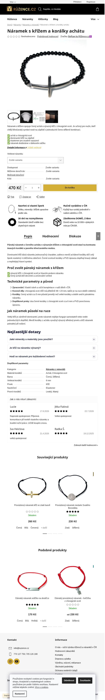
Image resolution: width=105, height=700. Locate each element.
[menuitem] (12, 19)
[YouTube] (16, 661)
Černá (18, 528)
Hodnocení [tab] (50, 236)
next (95, 502)
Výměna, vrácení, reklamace (67, 663)
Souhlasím (85, 680)
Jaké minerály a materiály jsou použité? (30, 339)
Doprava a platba (62, 659)
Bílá (25, 528)
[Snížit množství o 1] (26, 188)
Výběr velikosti (34, 147)
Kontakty (58, 655)
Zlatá (66, 528)
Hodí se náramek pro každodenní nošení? (31, 356)
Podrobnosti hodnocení (47, 36)
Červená (33, 528)
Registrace (91, 2)
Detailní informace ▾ (16, 147)
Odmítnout (69, 680)
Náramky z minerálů (54, 369)
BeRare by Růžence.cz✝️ (80, 36)
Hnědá (33, 621)
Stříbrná (74, 528)
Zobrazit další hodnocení (84, 445)
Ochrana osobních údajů (65, 670)
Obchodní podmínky (63, 667)
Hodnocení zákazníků (64, 651)
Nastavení (20, 694)
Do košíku (70, 188)
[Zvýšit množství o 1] (39, 188)
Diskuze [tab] (75, 236)
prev (8, 502)
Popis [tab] (28, 236)
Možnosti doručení (15, 175)
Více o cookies (41, 687)
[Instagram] (9, 661)
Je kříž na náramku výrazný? (24, 348)
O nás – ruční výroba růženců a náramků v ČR (75, 647)
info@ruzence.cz (20, 648)
